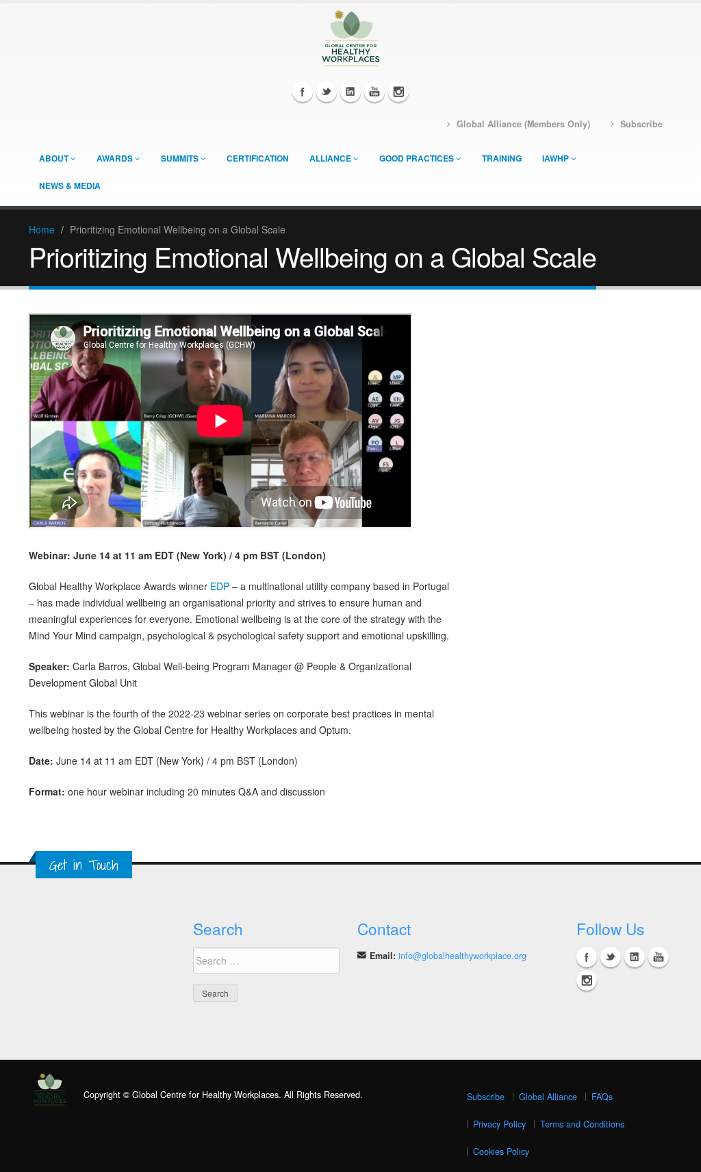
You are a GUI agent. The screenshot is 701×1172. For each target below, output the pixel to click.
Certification (258, 158)
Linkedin (350, 91)
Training (502, 158)
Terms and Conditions (582, 1124)
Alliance (330, 158)
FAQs (602, 1097)
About (53, 158)
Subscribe (486, 1097)
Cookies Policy (501, 1151)
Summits (180, 158)
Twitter (326, 91)
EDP (219, 586)
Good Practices (416, 158)
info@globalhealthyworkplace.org (462, 956)
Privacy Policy (499, 1124)
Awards (115, 158)
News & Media (70, 185)
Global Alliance (548, 1097)
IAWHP (555, 158)
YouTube (374, 91)
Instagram (398, 91)
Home (42, 229)
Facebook (302, 91)
